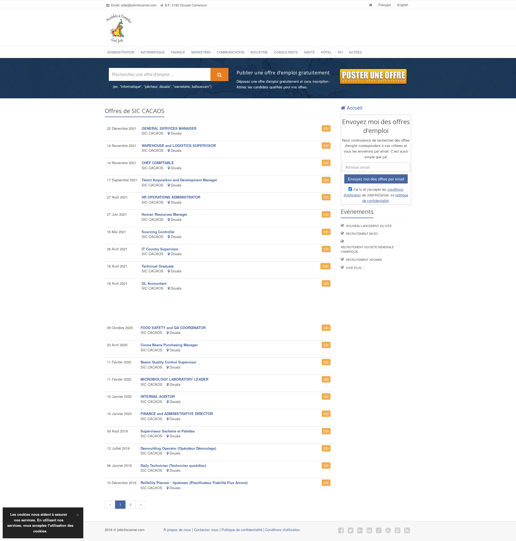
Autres (355, 52)
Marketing (200, 52)
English (402, 4)
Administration (120, 52)
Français (384, 4)
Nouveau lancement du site (369, 225)
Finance (178, 52)
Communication (230, 52)
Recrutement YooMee (364, 259)
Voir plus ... (355, 267)
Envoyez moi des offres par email (376, 179)
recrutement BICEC (362, 233)
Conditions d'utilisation (282, 529)
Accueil (353, 107)
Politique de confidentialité (241, 529)
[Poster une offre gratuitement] (373, 76)
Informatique (153, 52)
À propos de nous (177, 529)
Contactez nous (206, 529)
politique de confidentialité (385, 197)
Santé (309, 52)
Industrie (259, 52)
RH (340, 52)
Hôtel (326, 52)
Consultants (286, 52)
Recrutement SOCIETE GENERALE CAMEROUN (367, 249)
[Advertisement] (272, 26)
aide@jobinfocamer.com (138, 5)
